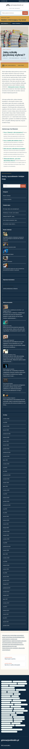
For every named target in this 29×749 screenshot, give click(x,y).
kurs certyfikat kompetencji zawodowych (17, 685)
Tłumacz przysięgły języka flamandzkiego (9, 731)
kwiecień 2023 (6, 497)
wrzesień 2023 (6, 478)
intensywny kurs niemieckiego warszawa (12, 635)
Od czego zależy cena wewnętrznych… (11, 208)
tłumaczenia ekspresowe (20, 725)
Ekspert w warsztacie (7, 261)
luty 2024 (5, 471)
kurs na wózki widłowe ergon (13, 691)
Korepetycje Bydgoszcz (22, 683)
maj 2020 (5, 542)
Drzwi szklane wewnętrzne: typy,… (10, 220)
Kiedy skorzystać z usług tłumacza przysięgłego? (14, 148)
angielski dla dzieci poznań (7, 681)
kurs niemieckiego (15, 696)
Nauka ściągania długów (8, 254)
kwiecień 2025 (6, 437)
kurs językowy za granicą (20, 689)
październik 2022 (6, 505)
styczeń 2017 (6, 621)
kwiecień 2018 (6, 565)
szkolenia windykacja (18, 721)
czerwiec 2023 (6, 490)
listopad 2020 (6, 527)
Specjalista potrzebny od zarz (9, 354)
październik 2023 (6, 475)
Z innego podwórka (7, 199)
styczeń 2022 (6, 516)
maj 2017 (5, 606)
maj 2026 (5, 422)
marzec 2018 (6, 569)
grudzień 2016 (6, 625)
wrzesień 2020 (6, 531)
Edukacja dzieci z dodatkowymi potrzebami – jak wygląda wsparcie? (13, 310)
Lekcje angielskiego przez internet (21, 704)
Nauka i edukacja (6, 195)
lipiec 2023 (5, 486)
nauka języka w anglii (6, 706)
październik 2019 (6, 546)
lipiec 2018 (5, 554)
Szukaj (25, 13)
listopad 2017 (6, 584)
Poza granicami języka (8, 383)
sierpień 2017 (6, 595)
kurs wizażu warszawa (6, 702)
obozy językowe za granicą (19, 708)
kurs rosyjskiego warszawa (6, 700)
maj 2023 (5, 493)
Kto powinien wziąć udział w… (9, 224)
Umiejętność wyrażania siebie (9, 247)
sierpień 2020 (6, 535)
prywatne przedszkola (6, 714)
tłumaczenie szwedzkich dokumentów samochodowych (12, 729)
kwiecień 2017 (6, 610)
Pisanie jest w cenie (7, 325)
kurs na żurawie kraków (6, 696)
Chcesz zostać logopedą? (8, 340)
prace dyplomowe (13, 640)
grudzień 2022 (6, 501)
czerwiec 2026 (6, 418)
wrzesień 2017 (6, 591)
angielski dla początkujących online (19, 681)
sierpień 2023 (6, 482)
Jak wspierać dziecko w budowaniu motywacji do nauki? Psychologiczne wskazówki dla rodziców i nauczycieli (13, 238)
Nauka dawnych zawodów (8, 369)
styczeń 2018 (6, 576)
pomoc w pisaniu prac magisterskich (8, 712)
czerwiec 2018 (6, 557)
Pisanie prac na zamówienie (7, 710)
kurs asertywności (5, 685)
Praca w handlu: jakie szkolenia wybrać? (13, 140)
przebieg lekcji (13, 714)
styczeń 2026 (6, 430)
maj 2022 (5, 508)
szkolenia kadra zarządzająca (7, 721)
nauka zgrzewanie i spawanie (7, 708)
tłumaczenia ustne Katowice (7, 727)
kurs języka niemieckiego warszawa (8, 689)
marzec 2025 (6, 441)
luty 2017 (5, 617)
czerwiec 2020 (6, 539)
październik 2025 (6, 433)
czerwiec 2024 (6, 463)
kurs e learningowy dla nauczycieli (8, 687)
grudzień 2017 (6, 580)
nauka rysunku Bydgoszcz (16, 706)
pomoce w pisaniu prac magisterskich (20, 710)
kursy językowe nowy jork (16, 702)
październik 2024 (6, 452)
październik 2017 (6, 587)
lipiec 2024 (5, 460)
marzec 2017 (6, 614)
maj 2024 (5, 467)
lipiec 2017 (5, 599)
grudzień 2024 (6, 448)
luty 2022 (5, 512)
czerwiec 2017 (6, 602)
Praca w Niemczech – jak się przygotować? (13, 132)
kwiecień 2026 (6, 426)
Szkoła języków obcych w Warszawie (16, 87)
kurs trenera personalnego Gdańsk (19, 700)
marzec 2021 (6, 524)
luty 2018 (5, 572)
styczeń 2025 (6, 445)
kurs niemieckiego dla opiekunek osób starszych (10, 698)
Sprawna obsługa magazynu (9, 397)
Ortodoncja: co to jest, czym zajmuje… (11, 212)
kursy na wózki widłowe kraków (7, 704)
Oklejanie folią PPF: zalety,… (9, 216)
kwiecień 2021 (6, 520)
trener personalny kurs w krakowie (8, 725)
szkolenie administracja (12, 642)
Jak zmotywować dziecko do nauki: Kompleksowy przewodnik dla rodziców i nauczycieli (13, 269)
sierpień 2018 (6, 550)
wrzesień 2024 (6, 456)
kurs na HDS (4, 691)
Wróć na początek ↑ (5, 745)
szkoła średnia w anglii (16, 723)
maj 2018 (5, 561)
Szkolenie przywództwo (6, 723)
